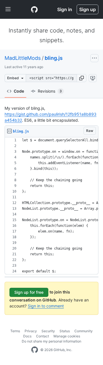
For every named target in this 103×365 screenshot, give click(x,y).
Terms (15, 331)
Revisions (50, 91)
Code (19, 91)
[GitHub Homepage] (34, 350)
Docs (27, 336)
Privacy (31, 331)
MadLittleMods (23, 58)
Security (48, 331)
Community (83, 331)
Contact (42, 336)
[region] (51, 205)
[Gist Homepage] (34, 9)
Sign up (87, 9)
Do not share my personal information (51, 341)
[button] (81, 78)
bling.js (54, 58)
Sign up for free (28, 292)
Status (65, 331)
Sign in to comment (46, 305)
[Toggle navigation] (8, 9)
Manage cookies (67, 336)
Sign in (64, 9)
